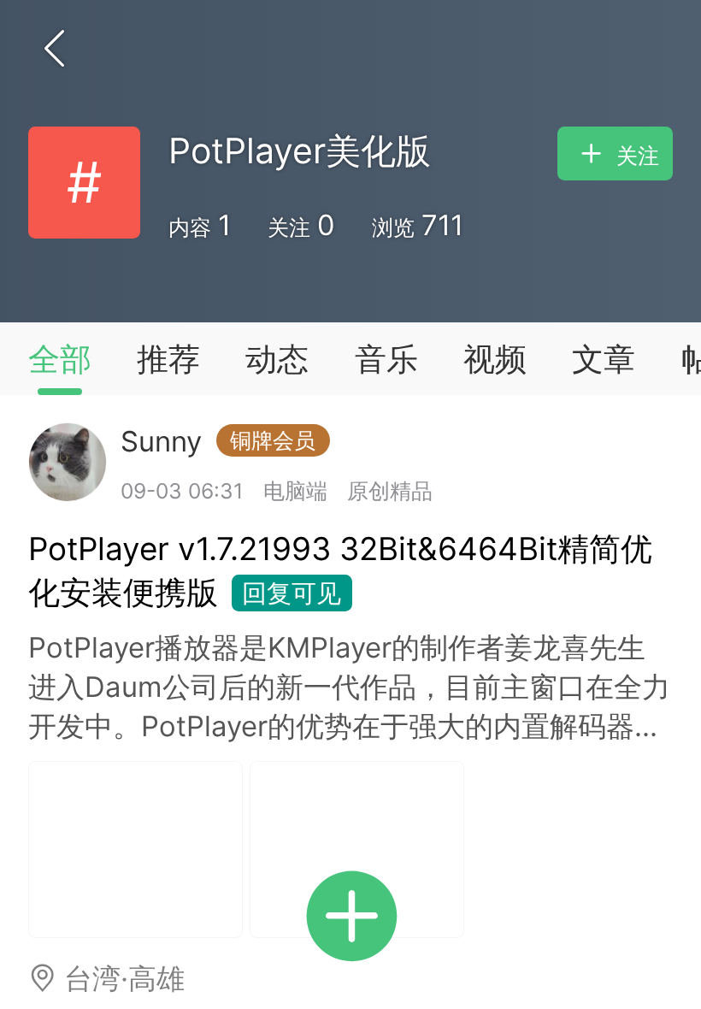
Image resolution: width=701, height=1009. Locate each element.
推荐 (168, 358)
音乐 (386, 358)
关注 (634, 155)
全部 (59, 358)
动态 (277, 358)
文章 (603, 358)
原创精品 (390, 491)
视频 (495, 358)
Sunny (218, 441)
